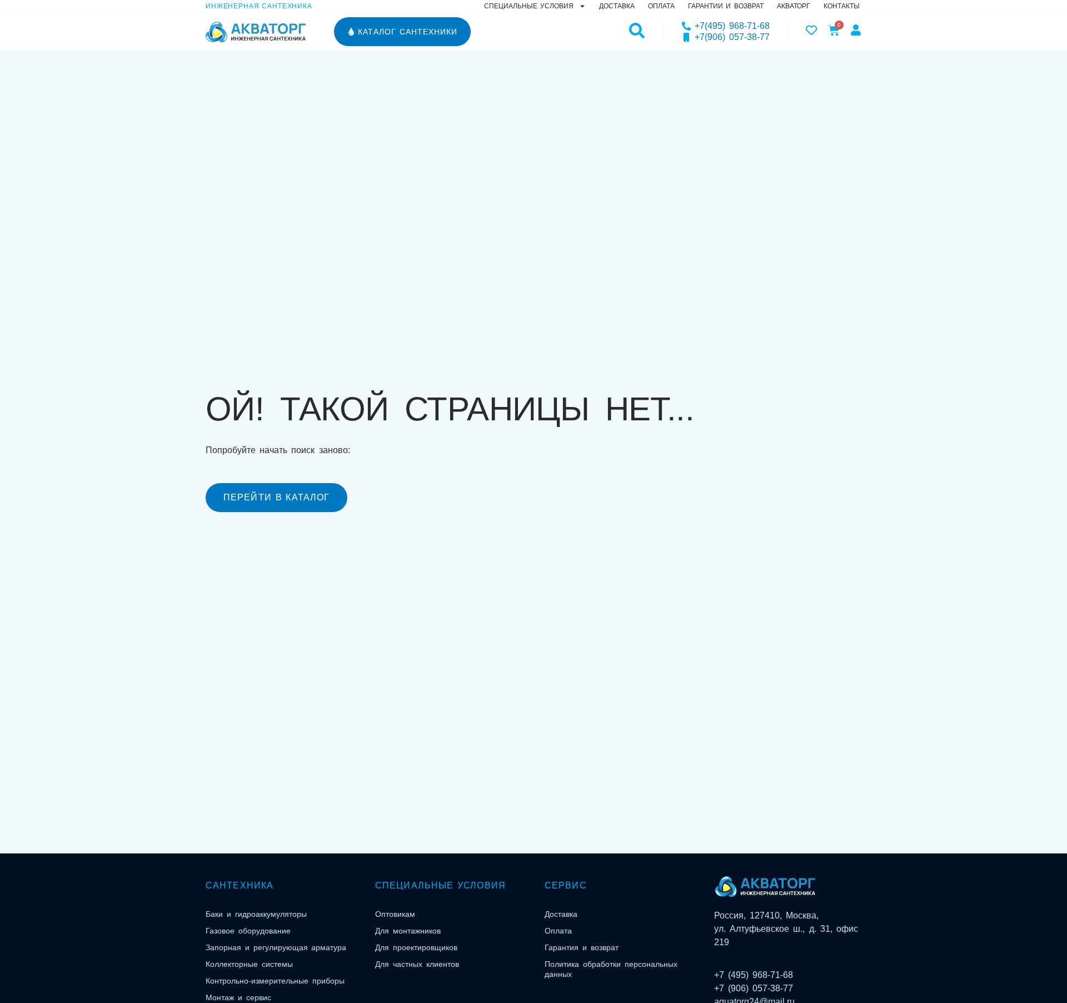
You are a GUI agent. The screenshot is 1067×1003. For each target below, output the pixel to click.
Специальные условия (529, 6)
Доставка (617, 6)
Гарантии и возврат (726, 6)
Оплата (661, 6)
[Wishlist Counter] (811, 30)
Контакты (842, 6)
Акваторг (793, 6)
